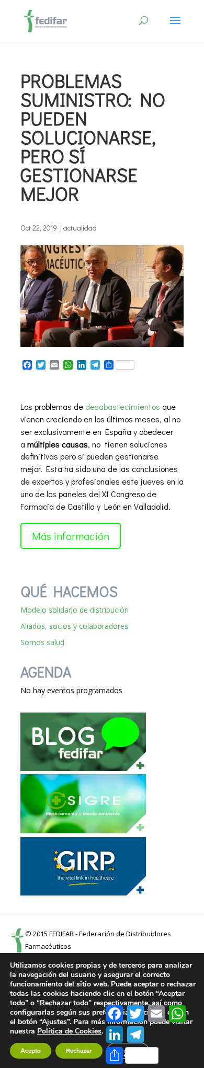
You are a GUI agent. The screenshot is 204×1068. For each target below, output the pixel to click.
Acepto (30, 1051)
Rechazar (79, 1051)
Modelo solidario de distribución (74, 610)
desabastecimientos (122, 406)
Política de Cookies (69, 1031)
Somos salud (42, 642)
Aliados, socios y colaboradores (74, 626)
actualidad (80, 228)
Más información (70, 536)
